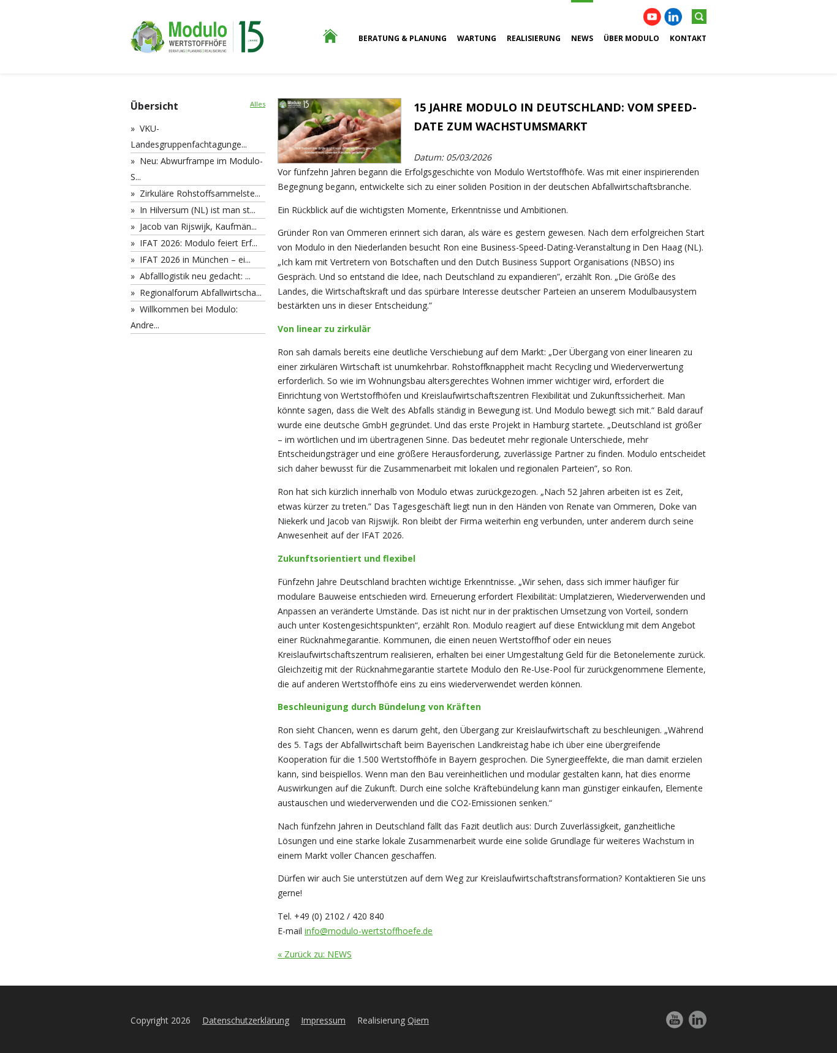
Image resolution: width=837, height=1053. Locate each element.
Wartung (476, 38)
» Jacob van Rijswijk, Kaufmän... (194, 226)
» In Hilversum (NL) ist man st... (193, 210)
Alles (257, 103)
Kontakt (688, 38)
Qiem (418, 1020)
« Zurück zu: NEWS (315, 954)
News (582, 38)
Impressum (323, 1020)
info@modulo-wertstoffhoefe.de (369, 931)
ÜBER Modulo (631, 38)
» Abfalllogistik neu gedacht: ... (191, 276)
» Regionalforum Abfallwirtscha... (196, 292)
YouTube (652, 17)
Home (323, 104)
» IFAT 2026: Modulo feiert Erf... (194, 243)
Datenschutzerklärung (245, 1020)
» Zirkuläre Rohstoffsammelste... (195, 193)
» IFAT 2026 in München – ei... (191, 259)
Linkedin (673, 17)
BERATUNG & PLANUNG (402, 38)
